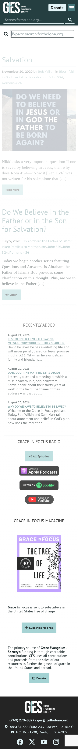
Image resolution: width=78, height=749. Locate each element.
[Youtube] (44, 742)
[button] (71, 7)
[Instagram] (56, 742)
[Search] (70, 20)
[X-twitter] (32, 742)
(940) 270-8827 (21, 720)
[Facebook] (20, 742)
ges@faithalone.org (53, 720)
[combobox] (33, 20)
